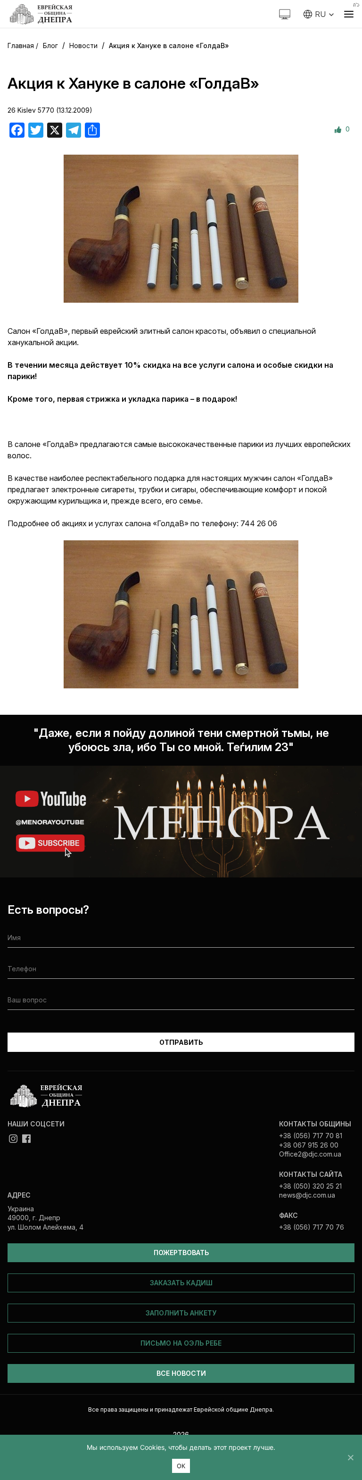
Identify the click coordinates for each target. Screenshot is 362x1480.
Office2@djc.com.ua (310, 1154)
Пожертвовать (181, 1252)
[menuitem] (318, 14)
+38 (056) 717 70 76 (311, 1227)
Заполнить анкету (181, 1313)
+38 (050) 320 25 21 (310, 1186)
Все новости (181, 1373)
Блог (50, 45)
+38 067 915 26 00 (308, 1145)
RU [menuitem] (320, 14)
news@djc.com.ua (307, 1195)
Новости (83, 45)
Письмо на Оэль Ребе (181, 1343)
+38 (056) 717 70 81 (310, 1136)
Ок (181, 1466)
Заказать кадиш (181, 1283)
